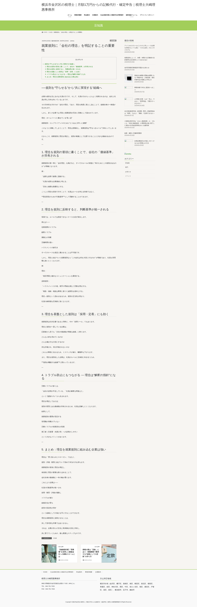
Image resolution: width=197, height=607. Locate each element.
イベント (128, 176)
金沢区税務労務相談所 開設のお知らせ (136, 67)
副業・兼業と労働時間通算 (133, 133)
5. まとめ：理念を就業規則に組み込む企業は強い (62, 77)
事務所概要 (88, 572)
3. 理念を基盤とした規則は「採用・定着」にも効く (63, 72)
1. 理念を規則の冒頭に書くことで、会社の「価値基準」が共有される (69, 66)
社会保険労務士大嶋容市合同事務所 (61, 572)
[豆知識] (49, 552)
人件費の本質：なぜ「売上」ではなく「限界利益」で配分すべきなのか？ (144, 101)
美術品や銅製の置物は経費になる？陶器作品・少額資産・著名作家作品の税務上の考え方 (144, 78)
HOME (45, 572)
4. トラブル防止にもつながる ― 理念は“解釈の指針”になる (65, 74)
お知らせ (128, 171)
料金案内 (79, 572)
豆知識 (113, 40)
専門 (126, 167)
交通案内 (98, 572)
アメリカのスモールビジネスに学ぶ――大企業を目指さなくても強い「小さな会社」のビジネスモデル (139, 48)
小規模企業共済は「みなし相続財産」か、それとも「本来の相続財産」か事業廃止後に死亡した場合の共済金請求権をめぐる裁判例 (139, 123)
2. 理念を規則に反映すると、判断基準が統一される (63, 69)
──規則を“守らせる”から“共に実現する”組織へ (59, 64)
